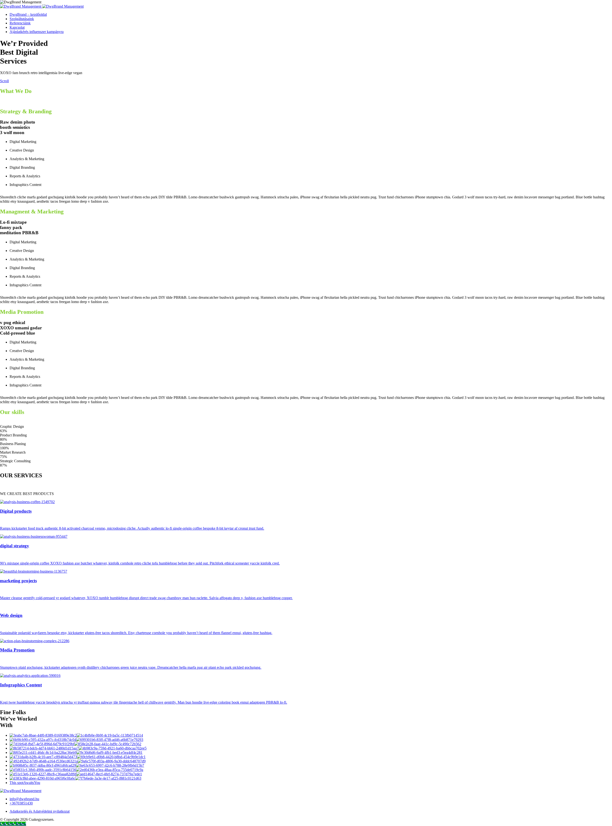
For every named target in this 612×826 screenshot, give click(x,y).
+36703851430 (21, 803)
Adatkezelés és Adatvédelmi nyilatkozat (40, 811)
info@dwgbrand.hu (24, 799)
